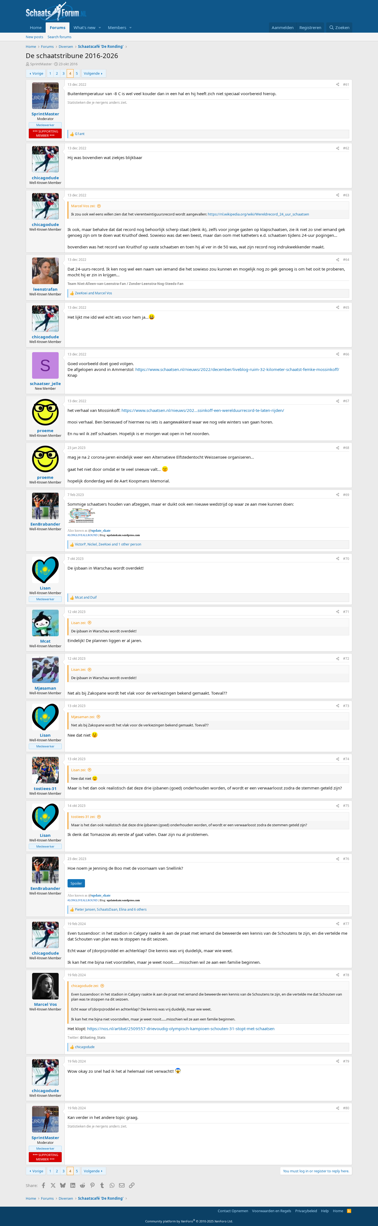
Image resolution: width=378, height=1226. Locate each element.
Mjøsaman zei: (83, 716)
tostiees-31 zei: (83, 816)
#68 (346, 447)
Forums (57, 27)
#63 (346, 195)
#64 (346, 259)
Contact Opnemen (233, 1210)
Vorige (37, 73)
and (93, 293)
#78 (346, 975)
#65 (346, 307)
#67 (346, 401)
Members (117, 27)
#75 (346, 805)
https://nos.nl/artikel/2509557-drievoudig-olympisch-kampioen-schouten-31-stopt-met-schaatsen (181, 1028)
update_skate (100, 531)
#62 (346, 148)
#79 (346, 1061)
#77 (346, 923)
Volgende (92, 73)
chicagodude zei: (85, 985)
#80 (346, 1108)
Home (36, 27)
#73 (346, 705)
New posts (34, 36)
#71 (346, 611)
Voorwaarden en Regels (271, 1210)
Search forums (59, 36)
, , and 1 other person (108, 544)
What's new (84, 27)
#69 (346, 494)
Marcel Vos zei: (83, 205)
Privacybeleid (306, 1210)
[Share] (337, 85)
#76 (346, 858)
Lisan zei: (78, 622)
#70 (346, 558)
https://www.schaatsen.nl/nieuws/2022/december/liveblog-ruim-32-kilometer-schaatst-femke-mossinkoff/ (237, 369)
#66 (346, 354)
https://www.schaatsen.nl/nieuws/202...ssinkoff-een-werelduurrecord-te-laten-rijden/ (202, 410)
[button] (100, 27)
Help (325, 1210)
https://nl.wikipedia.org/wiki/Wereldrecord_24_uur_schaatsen (258, 214)
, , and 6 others (111, 909)
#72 (346, 658)
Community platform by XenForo (189, 1221)
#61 (346, 84)
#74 (346, 759)
